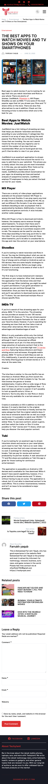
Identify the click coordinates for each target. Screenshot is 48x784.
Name (5, 678)
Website (5, 701)
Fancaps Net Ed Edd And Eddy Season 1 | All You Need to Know (30, 590)
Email (5, 690)
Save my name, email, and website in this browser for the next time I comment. (24, 714)
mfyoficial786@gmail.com (16, 5)
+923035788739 (37, 5)
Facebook (17, 738)
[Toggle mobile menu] (44, 12)
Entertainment (7, 30)
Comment (7, 642)
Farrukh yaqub (11, 53)
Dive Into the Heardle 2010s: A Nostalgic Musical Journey (29, 614)
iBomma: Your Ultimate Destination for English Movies (30, 602)
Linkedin (35, 738)
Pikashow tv (24, 98)
